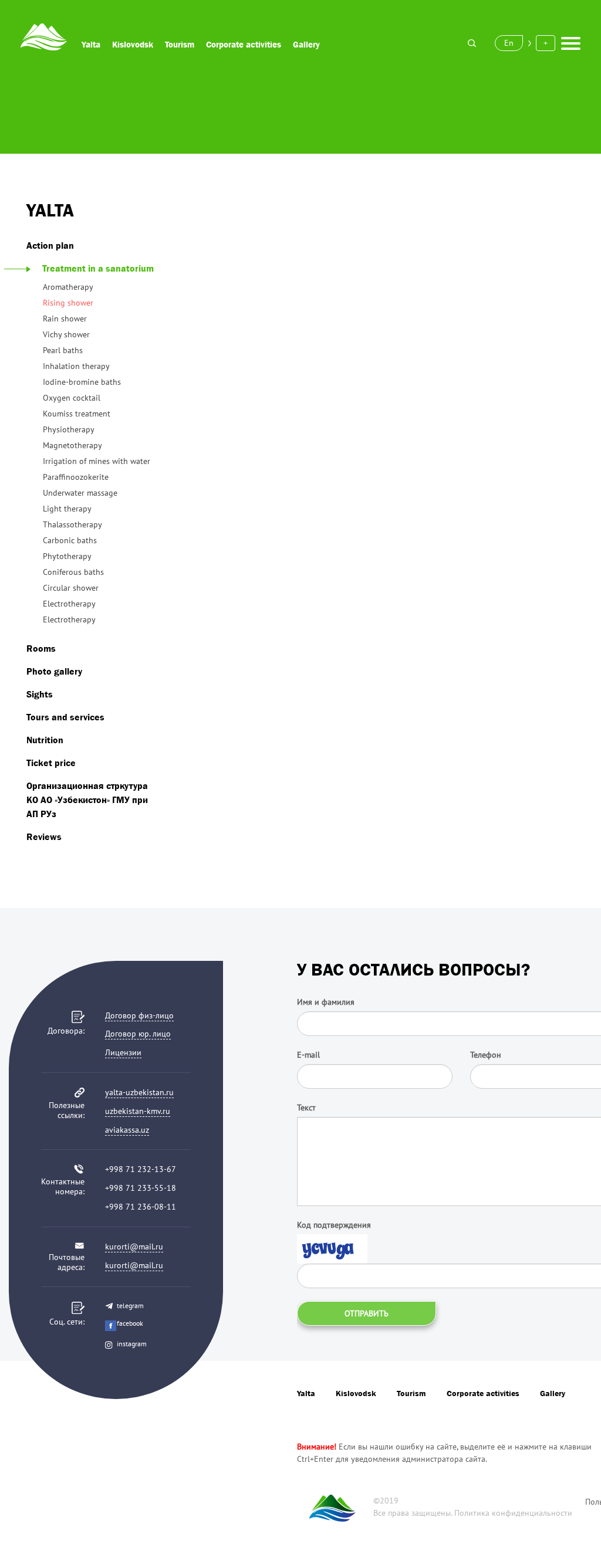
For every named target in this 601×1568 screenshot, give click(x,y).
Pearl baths (63, 350)
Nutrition (44, 739)
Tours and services (65, 717)
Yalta (91, 44)
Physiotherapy (68, 429)
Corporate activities (243, 44)
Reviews (44, 836)
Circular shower (71, 588)
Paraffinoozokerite (76, 477)
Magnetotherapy (72, 445)
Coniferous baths (73, 572)
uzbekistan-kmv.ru (137, 1111)
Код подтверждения (334, 1225)
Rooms (41, 648)
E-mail (308, 1054)
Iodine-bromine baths (82, 382)
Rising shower (68, 302)
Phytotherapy (67, 556)
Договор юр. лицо (138, 1033)
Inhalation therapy (76, 366)
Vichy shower (66, 334)
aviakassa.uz (127, 1130)
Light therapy (67, 508)
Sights (39, 694)
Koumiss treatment (76, 413)
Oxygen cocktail (71, 397)
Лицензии (123, 1052)
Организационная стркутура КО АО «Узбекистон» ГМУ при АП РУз (87, 799)
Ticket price (51, 762)
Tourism (179, 44)
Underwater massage (80, 492)
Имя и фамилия (325, 1002)
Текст (306, 1107)
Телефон (485, 1054)
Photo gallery (54, 671)
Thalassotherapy (72, 524)
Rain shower (65, 318)
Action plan (50, 245)
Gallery (306, 44)
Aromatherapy (68, 287)
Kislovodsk (132, 44)
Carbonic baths (70, 540)
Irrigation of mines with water (96, 461)
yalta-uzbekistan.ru (139, 1092)
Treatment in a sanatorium (98, 268)
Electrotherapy (69, 603)
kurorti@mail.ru (134, 1246)
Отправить (367, 1313)
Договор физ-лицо (139, 1015)
